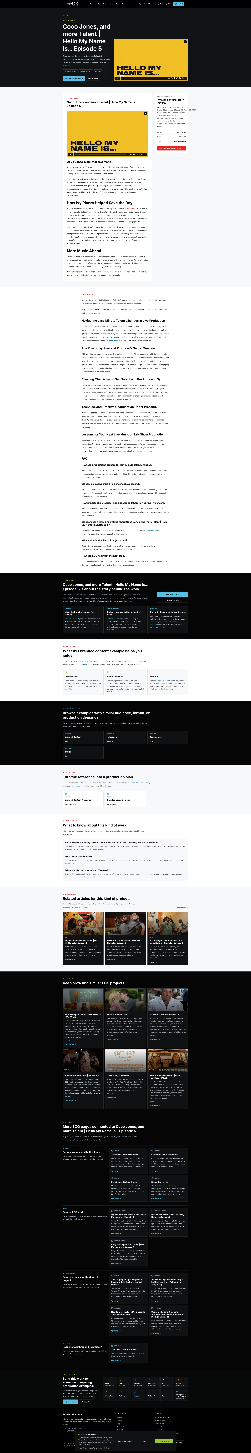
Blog (104, 4)
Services (93, 4)
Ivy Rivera (131, 209)
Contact (124, 4)
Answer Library (122, 1427)
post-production (153, 530)
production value (81, 664)
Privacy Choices (104, 1448)
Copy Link (87, 1402)
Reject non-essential (125, 1441)
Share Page (71, 1402)
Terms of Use (159, 1427)
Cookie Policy (159, 1430)
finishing (128, 686)
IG (145, 4)
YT (149, 4)
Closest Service (173, 600)
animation (79, 786)
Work (99, 4)
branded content (72, 619)
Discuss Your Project (73, 78)
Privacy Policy (159, 1423)
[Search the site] (140, 4)
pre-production (111, 341)
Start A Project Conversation (170, 148)
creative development (141, 783)
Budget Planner (122, 1430)
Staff (169, 4)
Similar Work (93, 78)
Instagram (179, 1442)
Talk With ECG (171, 594)
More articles (181, 907)
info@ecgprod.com (161, 1417)
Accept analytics (164, 1441)
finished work (115, 619)
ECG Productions (78, 272)
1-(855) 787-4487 (160, 1420)
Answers (111, 4)
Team (118, 4)
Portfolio (119, 1420)
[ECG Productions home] (73, 4)
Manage (145, 1441)
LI (153, 4)
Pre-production (98, 493)
